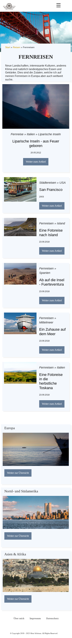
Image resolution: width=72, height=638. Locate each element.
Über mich (19, 618)
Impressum (35, 618)
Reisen (16, 47)
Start (7, 47)
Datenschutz (52, 618)
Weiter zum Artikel (36, 161)
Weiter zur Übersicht (18, 472)
